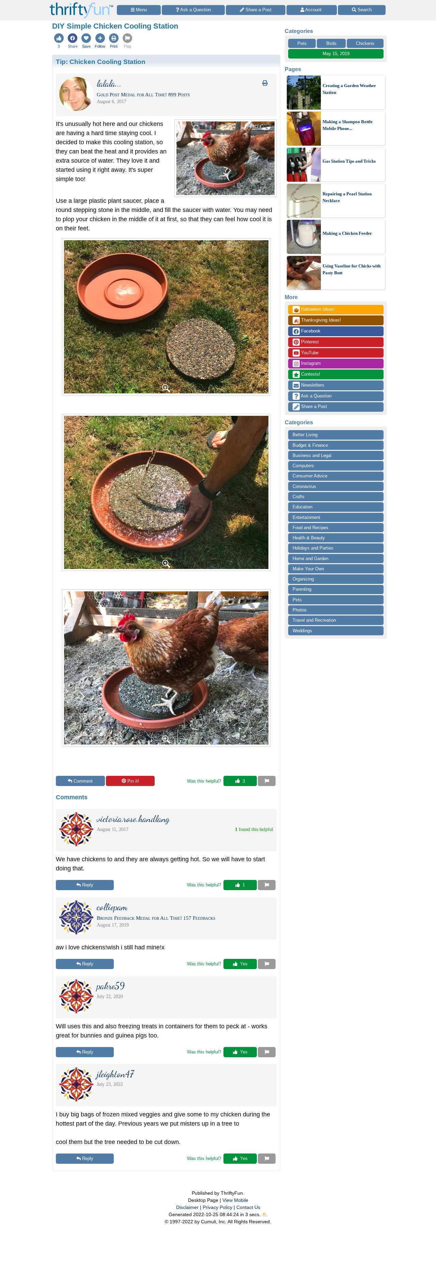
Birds (331, 43)
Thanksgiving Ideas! (317, 320)
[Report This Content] (267, 781)
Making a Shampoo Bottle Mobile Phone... (348, 125)
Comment (83, 781)
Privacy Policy (217, 1207)
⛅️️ (265, 1214)
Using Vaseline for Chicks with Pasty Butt (351, 269)
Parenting (302, 589)
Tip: (100, 61)
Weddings (302, 630)
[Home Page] (81, 4)
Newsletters (312, 385)
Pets (302, 43)
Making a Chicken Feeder (347, 233)
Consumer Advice (310, 475)
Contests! (310, 374)
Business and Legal (312, 455)
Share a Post (313, 406)
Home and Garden (310, 558)
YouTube (309, 352)
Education (302, 506)
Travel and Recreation (314, 620)
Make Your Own (308, 568)
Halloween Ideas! (314, 310)
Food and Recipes (310, 527)
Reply (87, 884)
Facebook (310, 330)
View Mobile (235, 1200)
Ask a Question (315, 395)
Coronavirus (304, 486)
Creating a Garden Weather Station (349, 89)
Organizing (303, 579)
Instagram (310, 363)
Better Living (305, 434)
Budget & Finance (310, 445)
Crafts (299, 496)
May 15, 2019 (336, 53)
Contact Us (248, 1207)
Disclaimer (187, 1207)
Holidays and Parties (313, 548)
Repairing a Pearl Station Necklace (347, 197)
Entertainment (306, 517)
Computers (303, 465)
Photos (300, 609)
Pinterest (309, 341)
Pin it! (133, 781)
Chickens (365, 43)
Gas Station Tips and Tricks (349, 161)
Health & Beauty (309, 537)
